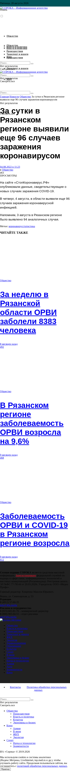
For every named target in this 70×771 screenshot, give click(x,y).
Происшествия (15, 57)
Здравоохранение (16, 643)
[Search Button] (32, 93)
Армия (10, 663)
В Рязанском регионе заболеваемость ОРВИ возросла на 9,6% (32, 423)
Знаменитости (14, 669)
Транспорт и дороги (17, 68)
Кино (10, 672)
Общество (12, 36)
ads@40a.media (8, 617)
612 (2, 559)
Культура (11, 649)
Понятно (5, 769)
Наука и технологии (18, 660)
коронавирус (16, 226)
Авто (9, 666)
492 (2, 347)
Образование (14, 646)
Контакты (15, 687)
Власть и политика (17, 48)
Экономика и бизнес (18, 657)
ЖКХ (9, 57)
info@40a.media (8, 605)
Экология (12, 640)
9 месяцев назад (9, 455)
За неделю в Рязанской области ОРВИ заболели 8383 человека (28, 312)
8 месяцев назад (9, 344)
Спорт (10, 651)
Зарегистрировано (26, 575)
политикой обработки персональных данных (42, 766)
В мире (10, 654)
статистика (29, 226)
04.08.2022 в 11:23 (10, 166)
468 (2, 457)
